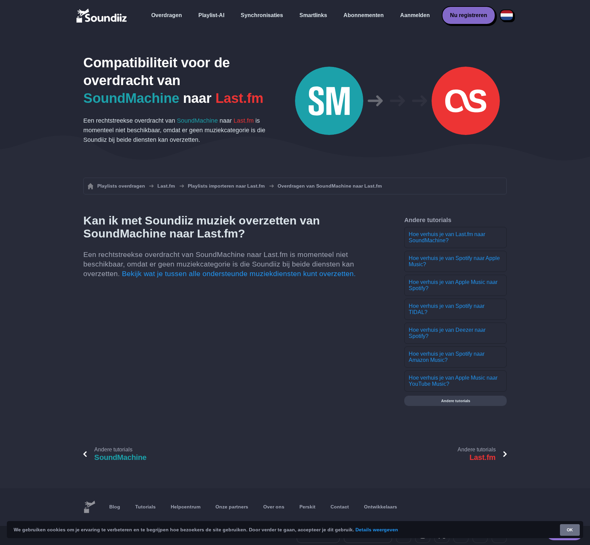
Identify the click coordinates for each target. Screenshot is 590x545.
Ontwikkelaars (380, 506)
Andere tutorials (455, 401)
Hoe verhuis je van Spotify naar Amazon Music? (446, 357)
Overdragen (166, 15)
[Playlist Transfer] (102, 15)
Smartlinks (313, 15)
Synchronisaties (262, 15)
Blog (114, 506)
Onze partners (231, 506)
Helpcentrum (185, 506)
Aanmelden (415, 15)
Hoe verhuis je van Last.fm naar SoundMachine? (447, 237)
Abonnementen (363, 15)
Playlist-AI (211, 15)
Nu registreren (468, 15)
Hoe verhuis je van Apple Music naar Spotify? (453, 285)
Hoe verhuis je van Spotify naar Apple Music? (454, 261)
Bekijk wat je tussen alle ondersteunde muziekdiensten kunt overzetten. (239, 273)
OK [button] (570, 530)
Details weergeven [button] (376, 529)
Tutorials (145, 506)
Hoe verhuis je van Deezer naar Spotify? (447, 333)
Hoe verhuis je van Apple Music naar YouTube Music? (453, 381)
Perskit (307, 506)
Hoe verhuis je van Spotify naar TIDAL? (446, 309)
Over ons (273, 506)
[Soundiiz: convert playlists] (89, 507)
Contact (340, 506)
